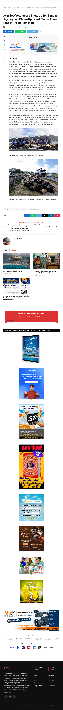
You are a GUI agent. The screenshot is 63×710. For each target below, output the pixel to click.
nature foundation (34, 209)
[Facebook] (4, 40)
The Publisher (11, 27)
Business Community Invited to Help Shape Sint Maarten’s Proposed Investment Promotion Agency (16, 298)
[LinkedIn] (4, 57)
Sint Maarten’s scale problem (12, 271)
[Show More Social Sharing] (40, 31)
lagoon (16, 209)
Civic (4, 11)
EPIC (11, 209)
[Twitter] (4, 49)
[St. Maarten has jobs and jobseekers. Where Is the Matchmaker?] (46, 261)
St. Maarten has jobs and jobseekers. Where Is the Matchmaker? (44, 272)
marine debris (23, 209)
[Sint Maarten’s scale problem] (16, 261)
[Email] (4, 53)
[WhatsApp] (4, 45)
